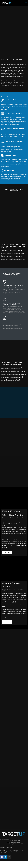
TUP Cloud (3, 852)
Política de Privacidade (6, 847)
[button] (26, 3)
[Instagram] (9, 857)
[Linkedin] (5, 857)
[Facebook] (2, 857)
